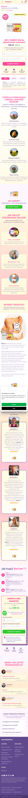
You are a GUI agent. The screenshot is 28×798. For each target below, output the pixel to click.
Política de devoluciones (6, 792)
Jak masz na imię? (7, 617)
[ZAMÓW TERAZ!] (14, 197)
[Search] (22, 2)
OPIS (5, 78)
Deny (14, 408)
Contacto (4, 770)
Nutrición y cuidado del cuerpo (7, 758)
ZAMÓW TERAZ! (13, 64)
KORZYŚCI (14, 78)
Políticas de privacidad (16, 787)
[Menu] (2, 2)
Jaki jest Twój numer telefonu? (11, 623)
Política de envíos (17, 792)
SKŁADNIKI (22, 78)
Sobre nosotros (19, 747)
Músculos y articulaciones (5, 753)
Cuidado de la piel (6, 749)
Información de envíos (19, 755)
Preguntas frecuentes (18, 750)
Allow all (14, 404)
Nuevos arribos (5, 747)
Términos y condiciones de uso (8, 789)
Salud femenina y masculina (6, 762)
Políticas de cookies (5, 787)
